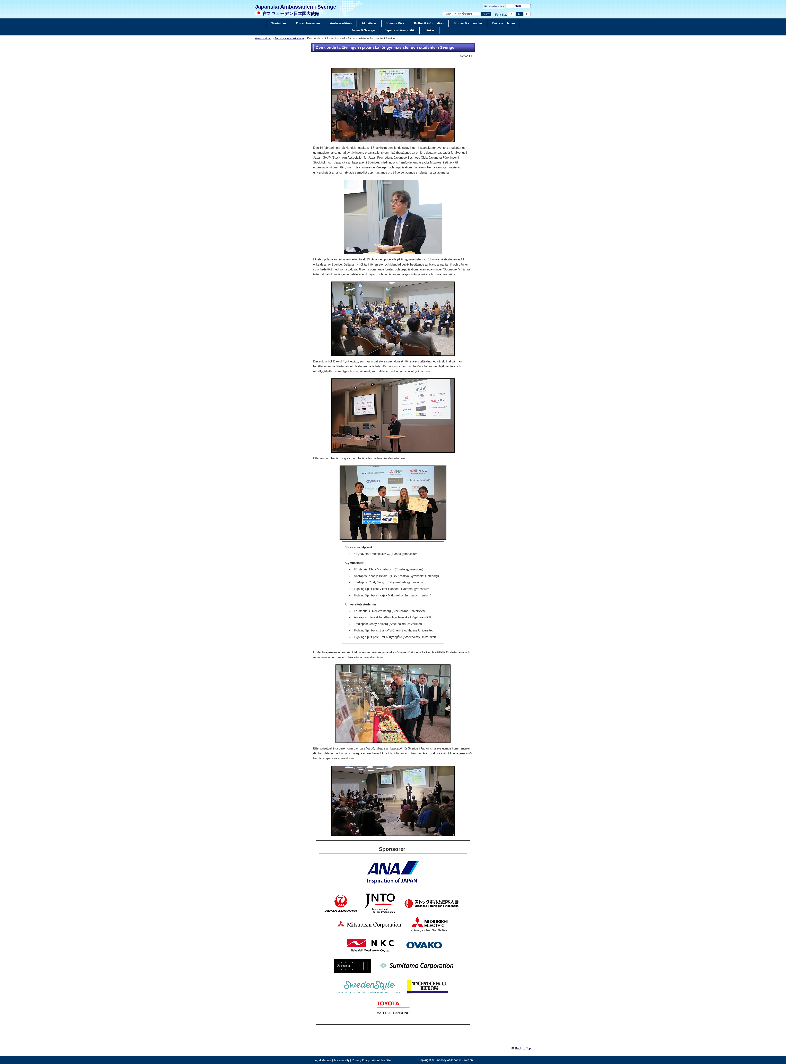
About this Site (381, 1060)
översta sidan (263, 38)
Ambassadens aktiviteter (289, 38)
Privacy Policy (361, 1060)
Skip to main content (494, 6)
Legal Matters (322, 1060)
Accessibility (341, 1060)
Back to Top (523, 1048)
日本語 (518, 6)
